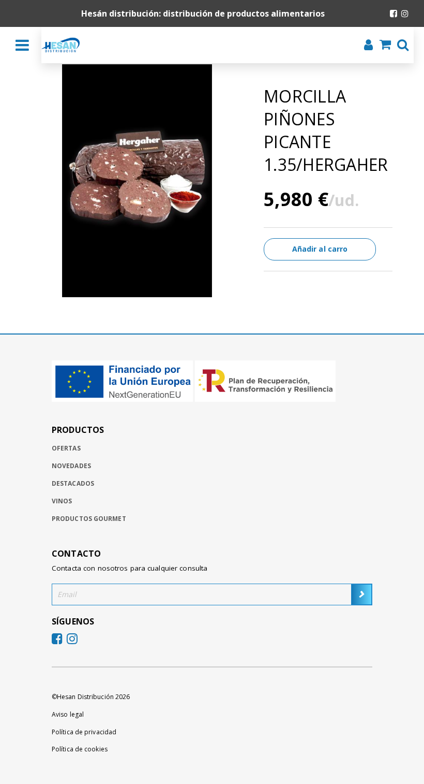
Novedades (71, 465)
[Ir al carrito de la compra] (382, 45)
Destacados (73, 483)
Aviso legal (68, 714)
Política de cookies (80, 749)
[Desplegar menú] (22, 45)
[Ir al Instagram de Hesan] (404, 13)
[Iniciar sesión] (365, 46)
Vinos (62, 501)
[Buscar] (399, 46)
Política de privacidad (84, 732)
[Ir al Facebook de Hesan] (393, 13)
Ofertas (66, 448)
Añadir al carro (320, 249)
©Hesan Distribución (91, 696)
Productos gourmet (89, 518)
